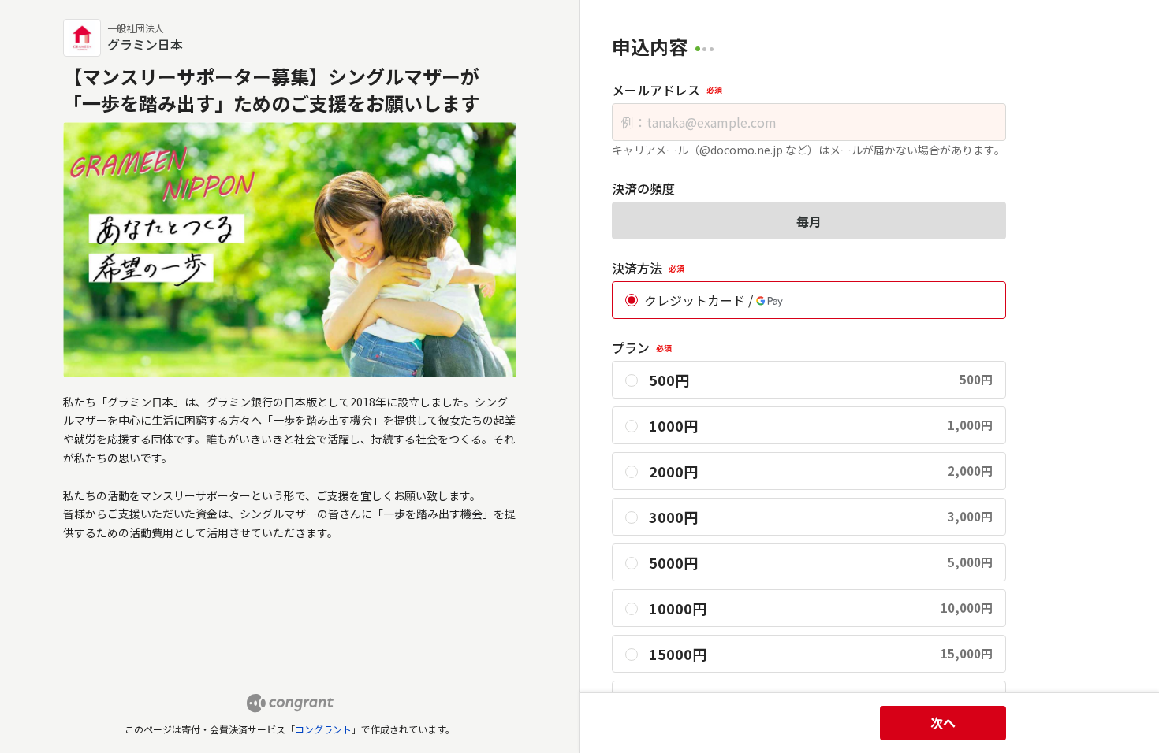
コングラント (323, 729)
